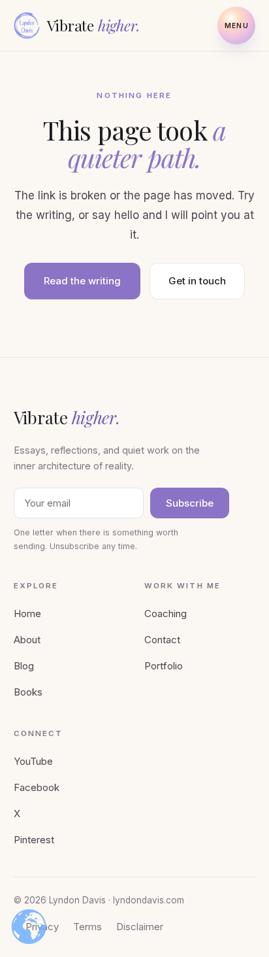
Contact (162, 639)
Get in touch (197, 281)
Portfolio (163, 666)
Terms (87, 926)
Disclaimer (139, 926)
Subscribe (190, 503)
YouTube (33, 761)
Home (27, 613)
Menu (237, 25)
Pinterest (34, 839)
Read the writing (82, 281)
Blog (24, 666)
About (27, 639)
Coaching (165, 613)
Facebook (36, 787)
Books (28, 692)
